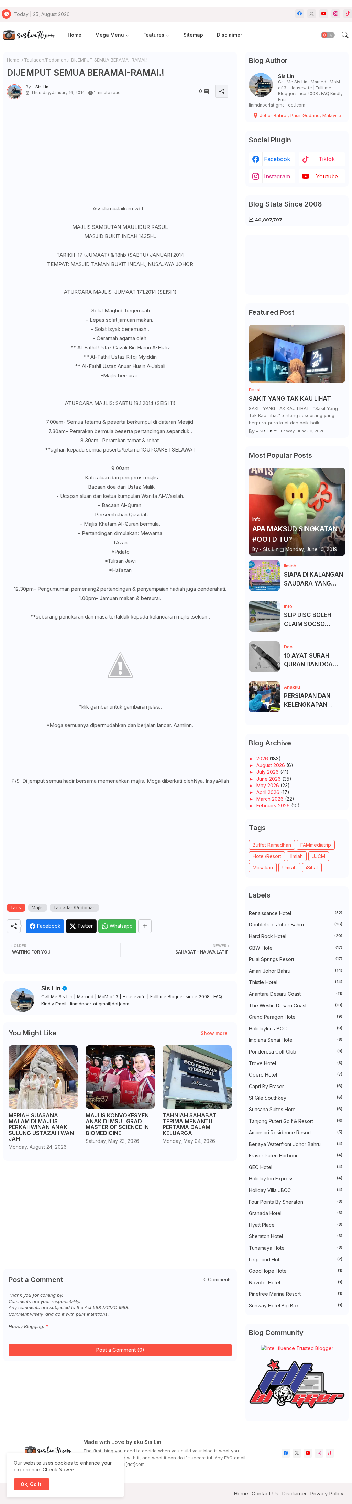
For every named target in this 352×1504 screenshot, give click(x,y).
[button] (328, 35)
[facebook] (299, 13)
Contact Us (265, 1493)
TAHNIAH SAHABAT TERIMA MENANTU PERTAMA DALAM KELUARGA (190, 1124)
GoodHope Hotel (295, 1271)
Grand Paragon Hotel (295, 1017)
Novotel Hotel (295, 1282)
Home (74, 35)
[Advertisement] (120, 156)
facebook (277, 159)
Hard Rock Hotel (295, 936)
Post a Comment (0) (120, 1350)
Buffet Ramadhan (272, 845)
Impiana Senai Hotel (295, 1040)
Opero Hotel (295, 1075)
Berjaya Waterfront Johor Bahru (295, 1144)
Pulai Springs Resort (295, 959)
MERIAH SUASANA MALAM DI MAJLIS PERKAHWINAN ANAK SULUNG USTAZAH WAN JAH (41, 1127)
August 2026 (271, 765)
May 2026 (268, 785)
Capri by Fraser (295, 1086)
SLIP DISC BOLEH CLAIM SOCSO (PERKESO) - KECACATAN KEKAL (313, 620)
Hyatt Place (295, 1225)
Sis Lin (51, 988)
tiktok (327, 159)
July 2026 (268, 772)
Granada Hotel (295, 1213)
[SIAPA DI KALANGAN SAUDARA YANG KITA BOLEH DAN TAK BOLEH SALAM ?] (264, 575)
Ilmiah (296, 856)
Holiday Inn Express (295, 1178)
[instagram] (335, 13)
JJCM (318, 856)
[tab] (74, 35)
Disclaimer (229, 35)
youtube (327, 176)
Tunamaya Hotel (295, 1248)
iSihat (312, 867)
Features (153, 35)
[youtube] (323, 13)
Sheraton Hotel (295, 1236)
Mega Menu (109, 35)
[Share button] (145, 926)
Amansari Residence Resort (295, 1132)
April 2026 (268, 792)
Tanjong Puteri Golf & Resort (295, 1121)
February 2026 (273, 806)
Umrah (289, 867)
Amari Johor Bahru (295, 971)
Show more (214, 1033)
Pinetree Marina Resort (295, 1294)
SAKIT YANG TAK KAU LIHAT (290, 398)
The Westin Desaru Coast (295, 1006)
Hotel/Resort (267, 856)
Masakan (263, 867)
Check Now (56, 1469)
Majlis (38, 907)
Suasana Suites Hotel (295, 1109)
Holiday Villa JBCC (295, 1190)
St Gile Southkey (295, 1098)
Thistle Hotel (295, 982)
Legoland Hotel (295, 1259)
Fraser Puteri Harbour (295, 1155)
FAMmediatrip (315, 845)
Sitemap (193, 35)
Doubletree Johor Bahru (295, 924)
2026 (263, 758)
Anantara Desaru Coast (295, 994)
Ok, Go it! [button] (32, 1484)
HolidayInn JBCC (295, 1029)
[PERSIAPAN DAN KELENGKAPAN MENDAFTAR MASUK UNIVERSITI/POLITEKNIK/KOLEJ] (264, 696)
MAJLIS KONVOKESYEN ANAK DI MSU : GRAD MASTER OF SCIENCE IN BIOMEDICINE (117, 1124)
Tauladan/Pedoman (45, 60)
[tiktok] (347, 13)
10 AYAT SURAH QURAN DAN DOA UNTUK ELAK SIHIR (310, 660)
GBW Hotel (295, 948)
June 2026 (269, 779)
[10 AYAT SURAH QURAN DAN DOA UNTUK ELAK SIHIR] (264, 656)
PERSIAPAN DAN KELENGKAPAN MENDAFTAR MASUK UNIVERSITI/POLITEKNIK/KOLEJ (313, 700)
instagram (277, 176)
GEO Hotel (295, 1167)
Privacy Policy (326, 1493)
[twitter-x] (311, 13)
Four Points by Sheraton (295, 1202)
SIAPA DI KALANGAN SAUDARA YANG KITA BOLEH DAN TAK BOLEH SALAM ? (314, 579)
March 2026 (270, 799)
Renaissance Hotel (295, 913)
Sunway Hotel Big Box (295, 1305)
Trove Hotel (295, 1063)
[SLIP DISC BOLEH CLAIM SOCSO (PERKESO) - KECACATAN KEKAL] (264, 616)
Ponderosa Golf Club (295, 1052)
